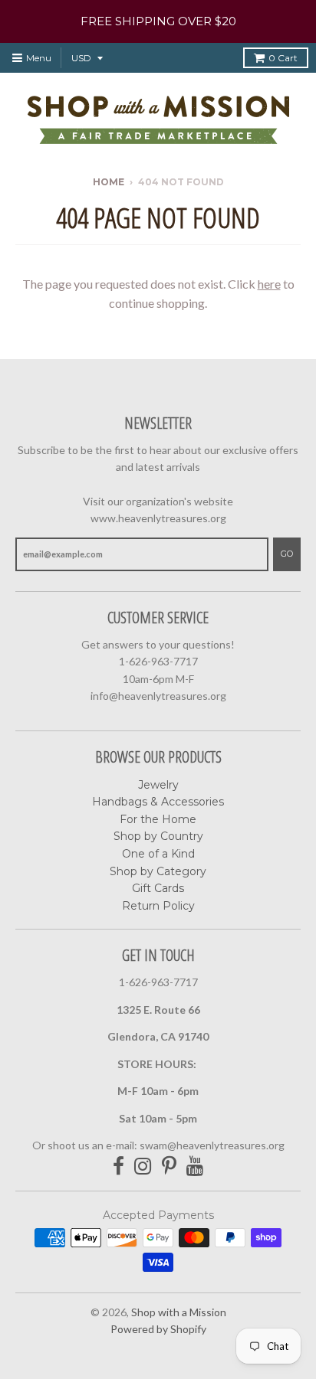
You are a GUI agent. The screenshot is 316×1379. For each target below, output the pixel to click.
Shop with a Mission (178, 1312)
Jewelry (158, 785)
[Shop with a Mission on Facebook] (118, 1166)
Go (287, 553)
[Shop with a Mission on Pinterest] (169, 1166)
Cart (283, 58)
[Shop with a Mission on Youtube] (195, 1166)
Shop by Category (158, 871)
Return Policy (158, 906)
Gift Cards (158, 888)
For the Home (158, 819)
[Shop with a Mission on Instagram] (143, 1166)
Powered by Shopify (158, 1328)
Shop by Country (158, 836)
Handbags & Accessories (158, 802)
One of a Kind (158, 854)
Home (108, 182)
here (269, 283)
